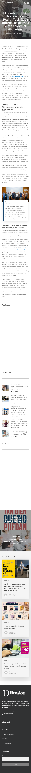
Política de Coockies (8, 734)
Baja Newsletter (6, 743)
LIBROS (15, 8)
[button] (28, 3)
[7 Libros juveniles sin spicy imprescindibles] (15, 619)
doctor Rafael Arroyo (17, 76)
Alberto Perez (11, 33)
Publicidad (5, 729)
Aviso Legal (5, 738)
